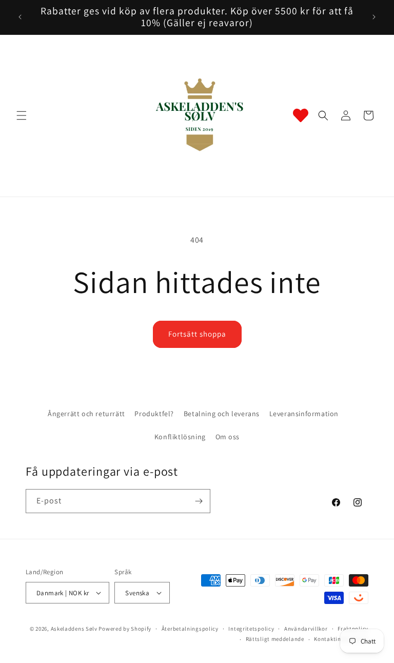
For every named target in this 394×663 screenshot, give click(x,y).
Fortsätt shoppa (197, 334)
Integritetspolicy (251, 628)
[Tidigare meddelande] (20, 17)
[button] (21, 115)
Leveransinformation (304, 413)
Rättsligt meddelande (275, 638)
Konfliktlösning (180, 436)
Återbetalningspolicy (190, 628)
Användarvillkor (306, 628)
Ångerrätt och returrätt (86, 413)
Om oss (227, 436)
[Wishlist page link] (300, 115)
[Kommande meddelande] (374, 17)
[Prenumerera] (198, 501)
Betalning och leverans (222, 413)
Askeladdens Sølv (74, 628)
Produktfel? (154, 413)
